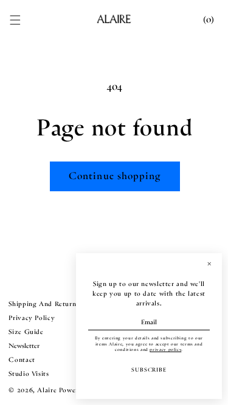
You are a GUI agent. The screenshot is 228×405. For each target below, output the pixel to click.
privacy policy (165, 349)
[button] (15, 20)
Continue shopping (115, 176)
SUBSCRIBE (149, 370)
